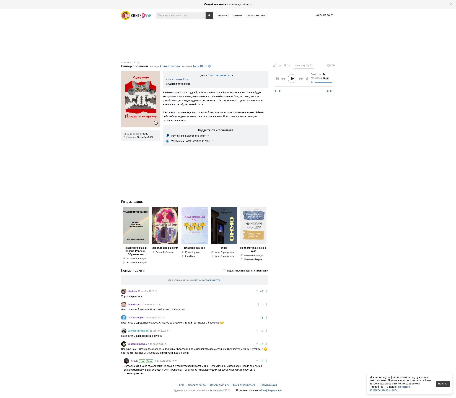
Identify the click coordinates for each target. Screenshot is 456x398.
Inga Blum (200, 66)
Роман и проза (130, 62)
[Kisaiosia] (123, 291)
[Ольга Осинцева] (123, 317)
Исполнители (256, 15)
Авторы (237, 15)
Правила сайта (197, 385)
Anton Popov (134, 304)
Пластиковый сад (219, 75)
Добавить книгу (219, 385)
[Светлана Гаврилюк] (123, 331)
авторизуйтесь (212, 280)
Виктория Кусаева (137, 344)
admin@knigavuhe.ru (271, 390)
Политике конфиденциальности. (390, 388)
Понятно (442, 383)
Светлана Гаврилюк (138, 331)
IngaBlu (134, 361)
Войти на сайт (324, 15)
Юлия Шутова (169, 66)
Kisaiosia (132, 291)
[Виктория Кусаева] (123, 344)
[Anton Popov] (123, 304)
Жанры (222, 15)
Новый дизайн (268, 385)
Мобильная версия (244, 385)
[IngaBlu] (126, 361)
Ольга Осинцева (136, 317)
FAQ (181, 385)
